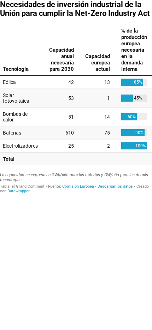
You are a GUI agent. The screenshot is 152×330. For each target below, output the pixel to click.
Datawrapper (18, 191)
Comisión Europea (78, 186)
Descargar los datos (115, 186)
